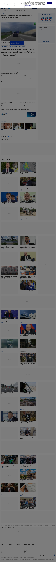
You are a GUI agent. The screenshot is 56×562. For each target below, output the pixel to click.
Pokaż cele (49, 5)
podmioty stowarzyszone (13, 2)
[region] (28, 4)
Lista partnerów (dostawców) (28, 5)
